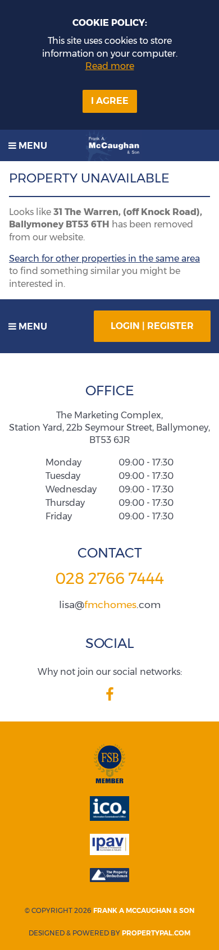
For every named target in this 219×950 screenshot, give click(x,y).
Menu (31, 145)
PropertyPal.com (156, 933)
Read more (109, 66)
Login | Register (152, 326)
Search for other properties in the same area (104, 258)
